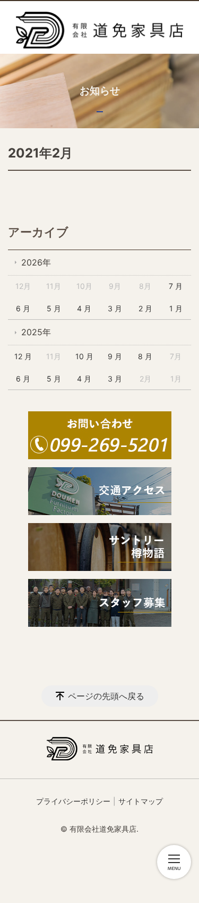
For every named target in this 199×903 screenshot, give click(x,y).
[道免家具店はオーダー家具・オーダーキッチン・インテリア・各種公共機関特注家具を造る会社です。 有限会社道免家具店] (99, 30)
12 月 (23, 356)
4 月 (84, 308)
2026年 (36, 262)
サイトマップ (140, 801)
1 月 (176, 308)
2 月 (145, 308)
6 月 (23, 308)
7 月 (176, 286)
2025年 (36, 332)
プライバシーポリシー (73, 801)
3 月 (115, 308)
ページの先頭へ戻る (106, 696)
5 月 (54, 308)
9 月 (115, 356)
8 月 (145, 356)
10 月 (84, 356)
